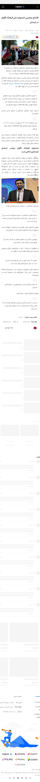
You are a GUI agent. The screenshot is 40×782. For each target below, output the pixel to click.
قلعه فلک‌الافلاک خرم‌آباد (16, 83)
